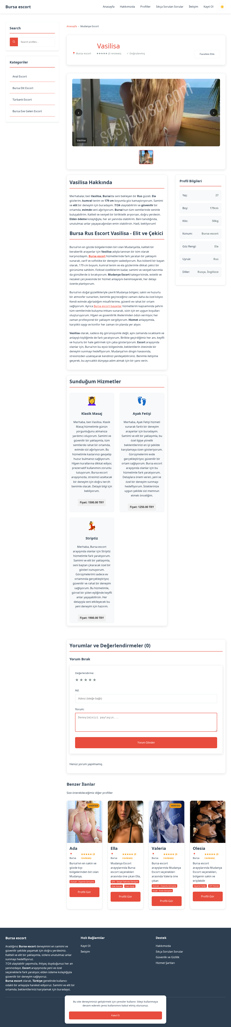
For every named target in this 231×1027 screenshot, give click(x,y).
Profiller (145, 6)
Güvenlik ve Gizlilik (167, 957)
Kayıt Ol (208, 6)
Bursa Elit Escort (23, 88)
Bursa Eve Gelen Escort (27, 111)
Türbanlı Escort (22, 99)
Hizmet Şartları (165, 963)
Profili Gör (84, 892)
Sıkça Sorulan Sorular (169, 6)
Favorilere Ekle (207, 54)
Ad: (77, 690)
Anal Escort (20, 76)
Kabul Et (115, 1015)
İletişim (193, 6)
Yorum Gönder (146, 742)
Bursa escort (18, 6)
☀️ (222, 7)
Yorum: (79, 709)
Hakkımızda (127, 6)
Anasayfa (108, 6)
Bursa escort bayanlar (108, 306)
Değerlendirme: (84, 673)
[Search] (14, 42)
